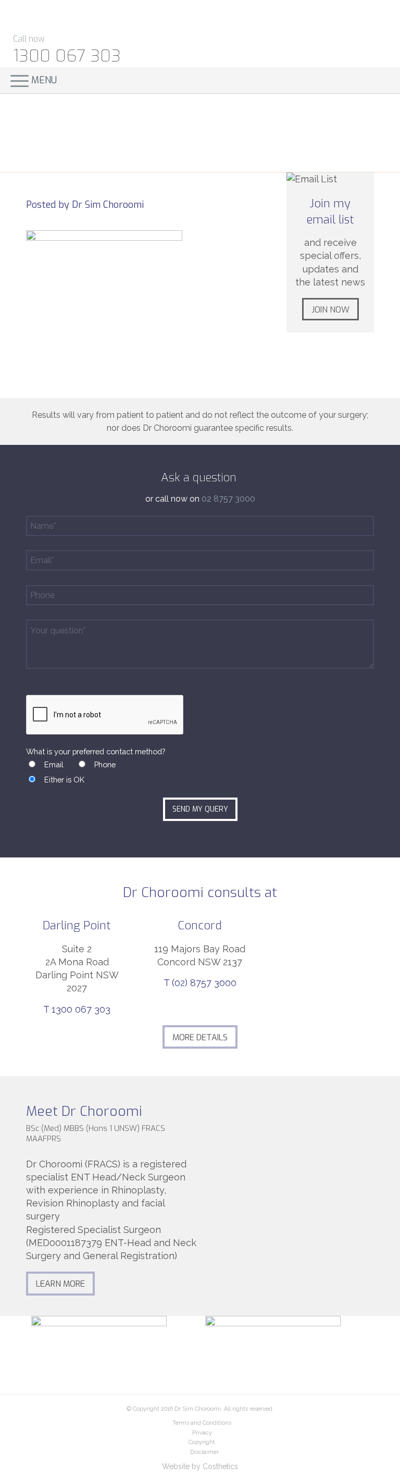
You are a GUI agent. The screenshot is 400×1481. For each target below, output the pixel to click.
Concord (200, 925)
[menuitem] (383, 80)
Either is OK (64, 779)
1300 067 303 (67, 55)
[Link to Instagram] (378, 24)
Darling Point (77, 925)
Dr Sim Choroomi (108, 204)
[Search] (377, 80)
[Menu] (14, 80)
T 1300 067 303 (76, 1009)
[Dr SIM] (84, 16)
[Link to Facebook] (353, 24)
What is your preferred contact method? (95, 751)
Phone (105, 764)
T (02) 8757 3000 (200, 982)
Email (54, 764)
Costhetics (220, 1466)
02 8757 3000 (228, 499)
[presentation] (105, 715)
